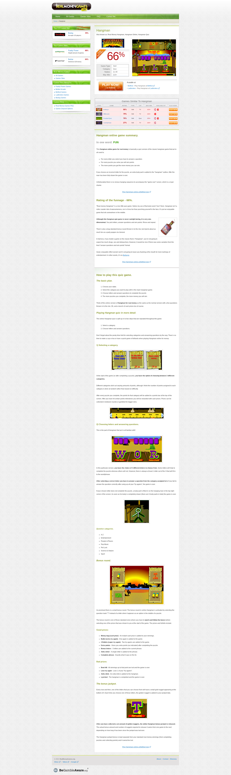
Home (55, 21)
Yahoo (65, 762)
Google (73, 762)
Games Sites (60, 78)
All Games (59, 75)
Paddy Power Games (63, 86)
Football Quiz (107, 118)
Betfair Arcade (61, 89)
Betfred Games (61, 92)
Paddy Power (73, 51)
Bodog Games (61, 98)
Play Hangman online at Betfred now (135, 192)
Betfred (130, 86)
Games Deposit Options (64, 109)
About (159, 759)
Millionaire (106, 114)
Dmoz (56, 762)
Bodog (70, 33)
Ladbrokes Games (62, 95)
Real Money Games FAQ (65, 106)
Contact (165, 759)
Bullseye (106, 109)
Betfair (70, 59)
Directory (173, 759)
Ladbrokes (132, 88)
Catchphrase (107, 122)
